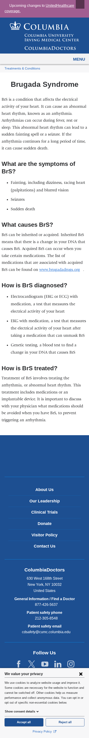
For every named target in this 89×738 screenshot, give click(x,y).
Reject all (65, 722)
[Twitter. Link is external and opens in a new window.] (31, 664)
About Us (44, 489)
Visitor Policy (44, 535)
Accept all (24, 722)
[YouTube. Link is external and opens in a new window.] (45, 664)
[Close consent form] (80, 673)
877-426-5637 (46, 605)
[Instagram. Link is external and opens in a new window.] (71, 664)
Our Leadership (44, 501)
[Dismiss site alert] (80, 4)
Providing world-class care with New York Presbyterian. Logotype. (48, 463)
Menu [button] (79, 59)
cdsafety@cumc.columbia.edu (46, 632)
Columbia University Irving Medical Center (44, 448)
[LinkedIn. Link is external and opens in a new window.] (58, 664)
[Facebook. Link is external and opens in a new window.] (18, 664)
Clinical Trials (44, 512)
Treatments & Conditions (22, 68)
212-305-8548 (46, 618)
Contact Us (44, 546)
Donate (45, 523)
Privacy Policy (43, 731)
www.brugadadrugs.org (61, 269)
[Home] (44, 35)
